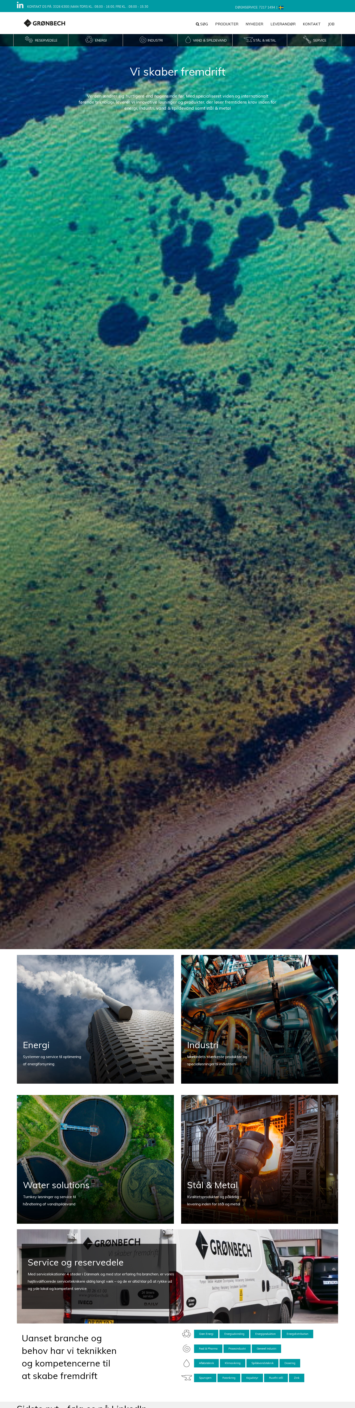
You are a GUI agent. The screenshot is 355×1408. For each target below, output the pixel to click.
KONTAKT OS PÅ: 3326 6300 (48, 6)
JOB (331, 24)
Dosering (289, 1363)
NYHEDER (254, 24)
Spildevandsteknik (262, 1363)
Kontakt (312, 24)
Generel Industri (266, 1348)
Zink (296, 1378)
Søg (203, 24)
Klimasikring (233, 1363)
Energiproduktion (265, 1334)
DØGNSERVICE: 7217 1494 (255, 7)
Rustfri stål (276, 1378)
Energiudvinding (234, 1334)
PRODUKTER (226, 24)
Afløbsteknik (206, 1363)
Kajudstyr (252, 1378)
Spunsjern (205, 1378)
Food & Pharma (208, 1348)
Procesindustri (237, 1348)
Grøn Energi (206, 1334)
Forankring (228, 1378)
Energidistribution (297, 1334)
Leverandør (283, 24)
